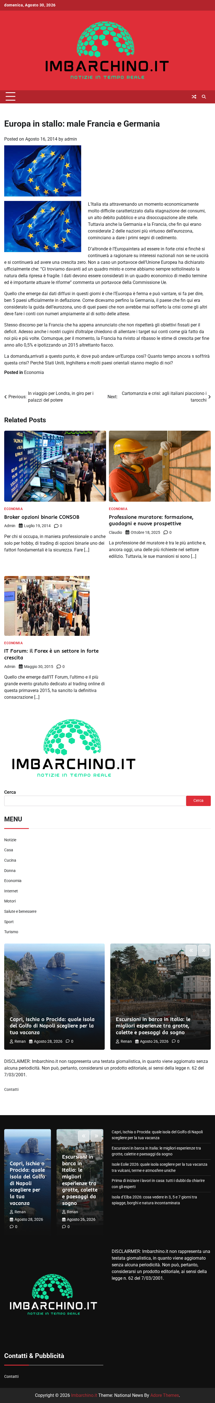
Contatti (11, 1089)
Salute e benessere (20, 911)
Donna (10, 870)
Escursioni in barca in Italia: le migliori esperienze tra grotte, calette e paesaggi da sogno (153, 1025)
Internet (11, 891)
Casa (8, 850)
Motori (10, 901)
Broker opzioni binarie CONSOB (42, 517)
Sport (9, 921)
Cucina (10, 860)
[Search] (204, 97)
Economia (34, 372)
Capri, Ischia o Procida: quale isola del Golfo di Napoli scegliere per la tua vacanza (52, 1025)
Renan (20, 1041)
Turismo (11, 932)
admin (70, 139)
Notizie (10, 840)
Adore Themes (164, 1395)
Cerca (10, 792)
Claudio (115, 532)
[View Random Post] (194, 97)
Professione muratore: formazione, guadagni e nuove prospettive (151, 520)
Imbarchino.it (84, 1395)
